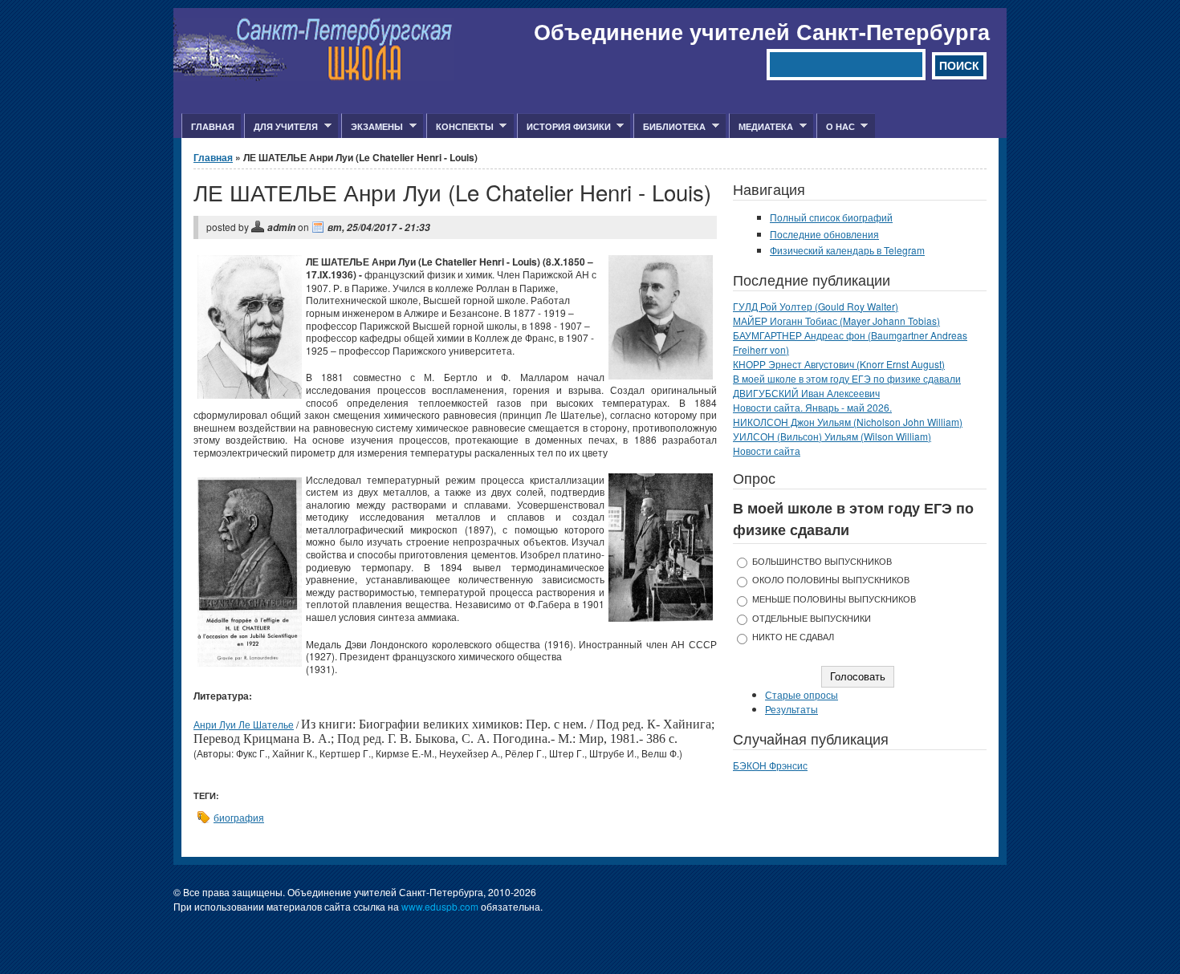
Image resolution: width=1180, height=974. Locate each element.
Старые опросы (801, 694)
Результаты (791, 709)
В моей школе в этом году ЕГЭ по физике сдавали (847, 378)
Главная (212, 126)
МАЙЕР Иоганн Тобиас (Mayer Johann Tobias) (836, 320)
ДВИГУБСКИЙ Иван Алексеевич (806, 393)
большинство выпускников (822, 561)
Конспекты (460, 126)
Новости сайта (766, 450)
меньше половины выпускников (834, 599)
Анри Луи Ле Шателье (243, 724)
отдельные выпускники (811, 618)
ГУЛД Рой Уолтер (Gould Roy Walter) (815, 306)
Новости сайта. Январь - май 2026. (812, 407)
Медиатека (761, 126)
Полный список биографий (831, 217)
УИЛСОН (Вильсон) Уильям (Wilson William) (832, 436)
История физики (564, 126)
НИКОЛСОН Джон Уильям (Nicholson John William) (847, 421)
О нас (835, 126)
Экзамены (372, 126)
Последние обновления (824, 234)
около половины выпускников (830, 580)
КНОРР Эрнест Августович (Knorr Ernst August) (839, 364)
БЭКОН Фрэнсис (770, 765)
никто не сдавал (793, 637)
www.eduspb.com (439, 906)
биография (239, 817)
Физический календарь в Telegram (847, 250)
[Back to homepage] (313, 76)
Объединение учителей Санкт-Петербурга (762, 31)
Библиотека (669, 126)
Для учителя (281, 126)
